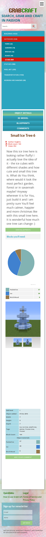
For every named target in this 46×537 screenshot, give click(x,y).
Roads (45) (9, 56)
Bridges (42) (9, 52)
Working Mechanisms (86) (15, 80)
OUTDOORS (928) (10, 39)
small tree (32, 427)
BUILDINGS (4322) (10, 34)
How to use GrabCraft (13, 497)
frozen (22, 431)
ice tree (25, 427)
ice (21, 427)
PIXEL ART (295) (10, 69)
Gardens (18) (10, 48)
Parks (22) (9, 44)
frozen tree (29, 429)
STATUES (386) (9, 64)
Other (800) (9, 60)
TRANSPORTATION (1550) (14, 75)
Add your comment (23, 457)
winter (22, 429)
